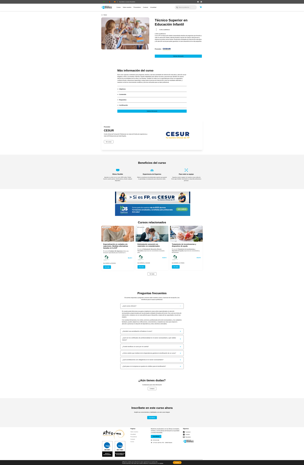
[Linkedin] (201, 1)
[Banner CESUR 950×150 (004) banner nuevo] (152, 203)
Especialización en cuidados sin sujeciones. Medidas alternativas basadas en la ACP (115, 246)
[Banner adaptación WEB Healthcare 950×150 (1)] (152, 215)
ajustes (161, 463)
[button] (164, 29)
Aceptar (177, 462)
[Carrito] (201, 7)
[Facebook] (198, 1)
